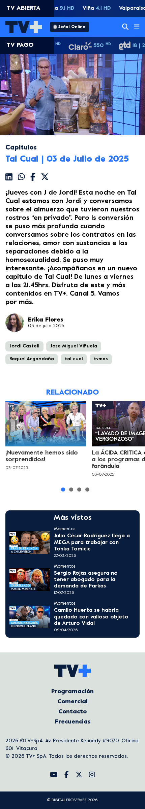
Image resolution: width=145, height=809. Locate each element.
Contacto (72, 712)
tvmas (101, 359)
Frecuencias (72, 722)
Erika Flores (45, 320)
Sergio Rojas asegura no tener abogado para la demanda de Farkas (86, 580)
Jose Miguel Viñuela (73, 346)
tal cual (74, 359)
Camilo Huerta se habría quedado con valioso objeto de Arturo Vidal (91, 617)
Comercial (72, 702)
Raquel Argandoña (31, 359)
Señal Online (71, 27)
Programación (72, 692)
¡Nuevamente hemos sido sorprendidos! (41, 456)
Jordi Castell (24, 346)
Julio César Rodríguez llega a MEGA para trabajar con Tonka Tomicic (92, 542)
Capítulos (21, 148)
